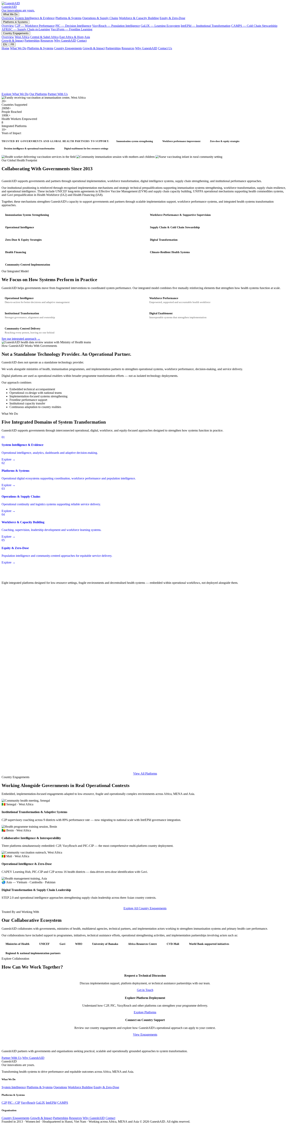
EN (5, 44)
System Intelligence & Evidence (35, 18)
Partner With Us (58, 94)
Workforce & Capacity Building (139, 18)
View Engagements (145, 1034)
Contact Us (165, 48)
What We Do (10, 14)
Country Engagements (16, 33)
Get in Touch (145, 990)
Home (5, 48)
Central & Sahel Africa (44, 37)
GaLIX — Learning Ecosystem (160, 25)
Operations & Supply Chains (100, 18)
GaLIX (40, 1102)
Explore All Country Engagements (145, 908)
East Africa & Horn (71, 37)
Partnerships (32, 40)
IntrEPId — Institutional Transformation (205, 25)
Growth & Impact (13, 40)
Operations (60, 1087)
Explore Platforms (145, 1012)
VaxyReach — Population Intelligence (116, 25)
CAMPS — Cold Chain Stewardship (254, 25)
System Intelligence (14, 1087)
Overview (8, 18)
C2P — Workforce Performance (35, 25)
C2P (4, 1102)
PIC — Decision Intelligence (73, 25)
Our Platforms (38, 94)
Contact (82, 40)
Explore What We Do (15, 94)
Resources (46, 40)
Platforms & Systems (68, 18)
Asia (87, 37)
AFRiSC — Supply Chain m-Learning (26, 29)
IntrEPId (51, 1102)
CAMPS (62, 1102)
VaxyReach (28, 1102)
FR (12, 44)
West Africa (22, 37)
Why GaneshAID (65, 40)
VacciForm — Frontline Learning (71, 29)
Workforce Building (80, 1087)
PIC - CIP (14, 1102)
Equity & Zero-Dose (172, 18)
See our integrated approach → (21, 338)
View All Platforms (145, 773)
